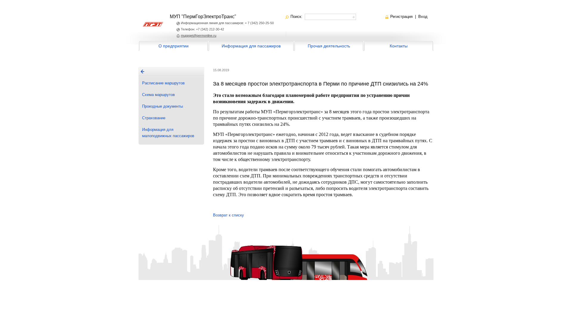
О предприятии (173, 46)
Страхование (153, 118)
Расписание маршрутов (163, 83)
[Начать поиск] (353, 16)
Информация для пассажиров (251, 46)
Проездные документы (162, 106)
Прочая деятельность (329, 46)
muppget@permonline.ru (198, 35)
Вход (423, 16)
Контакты (399, 46)
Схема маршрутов (158, 94)
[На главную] (142, 71)
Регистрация (401, 16)
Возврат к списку (228, 215)
